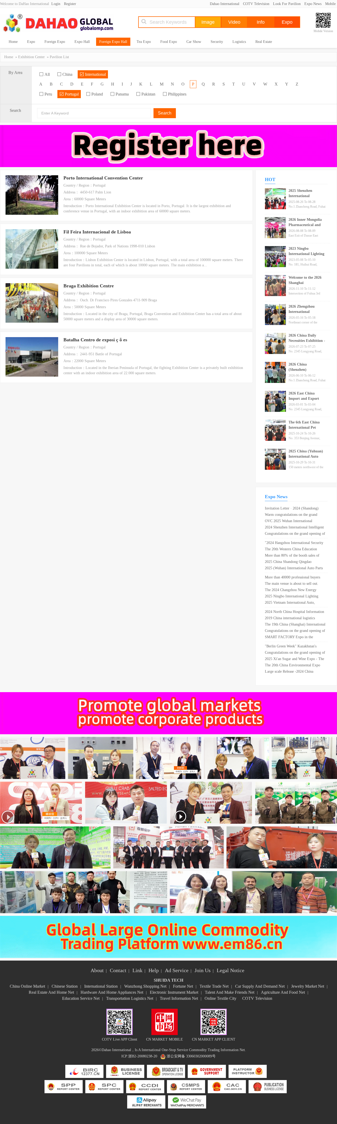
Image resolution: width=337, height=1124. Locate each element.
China (66, 74)
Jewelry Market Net (307, 986)
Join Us (203, 970)
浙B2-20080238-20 (142, 1056)
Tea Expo (144, 42)
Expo (31, 42)
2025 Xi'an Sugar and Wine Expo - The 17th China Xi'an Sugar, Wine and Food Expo (294, 659)
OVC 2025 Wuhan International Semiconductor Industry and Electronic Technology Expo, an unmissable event (294, 521)
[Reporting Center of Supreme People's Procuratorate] (63, 1087)
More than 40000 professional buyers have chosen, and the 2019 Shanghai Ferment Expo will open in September (293, 578)
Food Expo (168, 42)
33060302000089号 (201, 1056)
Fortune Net (183, 986)
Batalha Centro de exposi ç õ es (95, 339)
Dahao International (224, 4)
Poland (96, 94)
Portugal (71, 94)
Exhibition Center (31, 57)
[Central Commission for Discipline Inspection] (145, 1087)
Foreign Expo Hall (113, 42)
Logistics (239, 42)
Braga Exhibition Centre (88, 285)
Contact (118, 970)
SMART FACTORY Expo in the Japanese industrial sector (289, 637)
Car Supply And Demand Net (260, 986)
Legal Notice (230, 970)
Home (13, 42)
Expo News (312, 4)
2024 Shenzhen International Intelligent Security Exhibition (294, 528)
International (95, 74)
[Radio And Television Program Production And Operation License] (166, 1071)
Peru (47, 94)
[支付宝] (146, 1102)
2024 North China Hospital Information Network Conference (294, 612)
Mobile (330, 4)
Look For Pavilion (287, 4)
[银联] (187, 1102)
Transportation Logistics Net (129, 998)
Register (70, 4)
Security (217, 42)
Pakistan (147, 94)
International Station (101, 986)
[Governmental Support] (207, 1071)
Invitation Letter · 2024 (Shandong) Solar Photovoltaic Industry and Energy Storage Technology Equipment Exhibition (294, 509)
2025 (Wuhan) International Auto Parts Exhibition (294, 568)
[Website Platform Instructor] (248, 1071)
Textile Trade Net (214, 986)
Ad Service (177, 970)
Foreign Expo (54, 42)
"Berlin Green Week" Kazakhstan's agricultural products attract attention (292, 647)
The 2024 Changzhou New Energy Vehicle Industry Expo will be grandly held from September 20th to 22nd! (293, 590)
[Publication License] (268, 1087)
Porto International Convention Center (103, 178)
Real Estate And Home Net (51, 992)
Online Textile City (220, 998)
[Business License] (125, 1071)
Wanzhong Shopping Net (145, 986)
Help (153, 970)
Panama (122, 94)
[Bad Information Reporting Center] (84, 1071)
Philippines (176, 94)
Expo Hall (82, 42)
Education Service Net (81, 998)
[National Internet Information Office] (227, 1087)
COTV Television (256, 4)
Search (164, 113)
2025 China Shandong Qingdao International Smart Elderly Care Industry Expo (289, 562)
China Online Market (27, 986)
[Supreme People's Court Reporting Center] (104, 1087)
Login (55, 4)
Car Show (193, 42)
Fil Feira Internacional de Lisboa (97, 231)
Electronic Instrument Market (174, 992)
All (46, 74)
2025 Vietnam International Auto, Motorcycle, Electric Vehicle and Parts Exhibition (293, 603)
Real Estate (263, 42)
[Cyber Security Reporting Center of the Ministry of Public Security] (186, 1087)
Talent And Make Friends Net (229, 992)
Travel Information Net (179, 998)
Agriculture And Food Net (283, 992)
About (97, 970)
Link (137, 970)
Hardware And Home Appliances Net (112, 992)
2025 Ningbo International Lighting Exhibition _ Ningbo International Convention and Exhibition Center (291, 597)
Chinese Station (65, 986)
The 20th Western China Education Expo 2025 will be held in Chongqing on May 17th (293, 549)
